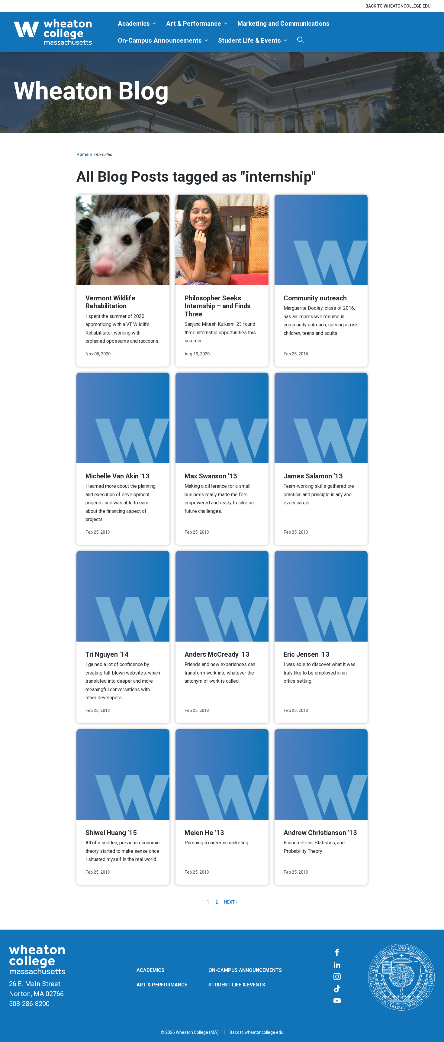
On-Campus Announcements (160, 40)
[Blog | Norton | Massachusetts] (63, 32)
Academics (134, 23)
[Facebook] (337, 953)
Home (82, 154)
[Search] (300, 40)
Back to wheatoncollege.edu (397, 6)
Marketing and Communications (283, 23)
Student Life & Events (249, 40)
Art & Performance (193, 23)
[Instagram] (337, 977)
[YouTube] (337, 1001)
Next (231, 902)
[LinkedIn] (337, 965)
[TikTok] (337, 989)
